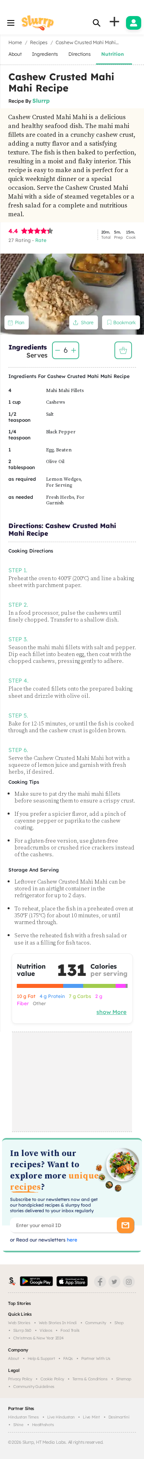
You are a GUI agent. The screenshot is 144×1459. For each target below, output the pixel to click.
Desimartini (119, 1417)
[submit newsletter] (125, 1225)
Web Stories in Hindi (58, 1322)
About (13, 1358)
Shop (119, 1322)
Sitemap (123, 1379)
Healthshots (43, 1424)
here (71, 1240)
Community (95, 1322)
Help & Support (41, 1358)
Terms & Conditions (90, 1379)
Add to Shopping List (123, 350)
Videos (46, 1330)
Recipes (39, 42)
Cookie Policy (52, 1379)
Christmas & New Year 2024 (38, 1338)
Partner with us (95, 1358)
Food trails (70, 1330)
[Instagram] (129, 1282)
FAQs (68, 1358)
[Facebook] (100, 1282)
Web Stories (19, 1322)
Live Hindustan (61, 1417)
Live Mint (91, 1417)
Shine (18, 1424)
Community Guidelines (33, 1386)
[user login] (133, 23)
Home (15, 42)
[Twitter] (114, 1282)
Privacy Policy (20, 1379)
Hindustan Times (23, 1417)
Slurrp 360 (22, 1330)
